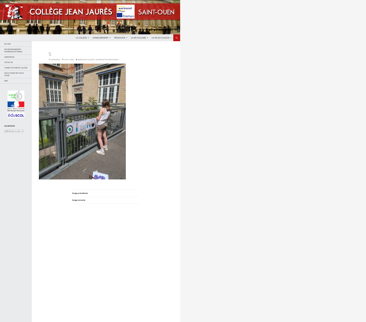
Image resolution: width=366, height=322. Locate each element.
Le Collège (81, 38)
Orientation (9, 57)
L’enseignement (101, 38)
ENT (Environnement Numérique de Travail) (13, 50)
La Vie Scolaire (138, 38)
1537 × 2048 (69, 59)
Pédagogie (119, 38)
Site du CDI (8, 62)
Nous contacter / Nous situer (14, 74)
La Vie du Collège (160, 38)
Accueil (7, 44)
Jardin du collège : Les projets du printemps (98, 59)
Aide (6, 81)
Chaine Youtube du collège (15, 68)
